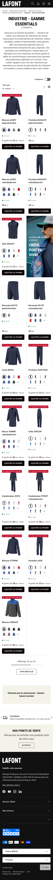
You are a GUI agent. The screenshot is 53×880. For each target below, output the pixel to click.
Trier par (6, 85)
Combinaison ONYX (11, 496)
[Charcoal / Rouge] (9, 629)
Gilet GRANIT (8, 244)
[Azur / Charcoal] (14, 634)
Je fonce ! (26, 745)
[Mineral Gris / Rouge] (9, 634)
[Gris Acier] (14, 130)
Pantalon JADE (35, 560)
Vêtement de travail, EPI (18, 11)
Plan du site (6, 872)
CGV (28, 872)
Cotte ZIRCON (35, 431)
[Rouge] (19, 189)
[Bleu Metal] (9, 194)
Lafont (10, 868)
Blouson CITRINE (10, 560)
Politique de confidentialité (11, 874)
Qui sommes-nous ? (11, 785)
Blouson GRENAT (10, 622)
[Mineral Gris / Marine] (4, 634)
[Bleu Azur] (4, 194)
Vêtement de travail (35, 11)
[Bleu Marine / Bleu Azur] (14, 629)
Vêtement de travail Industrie (12, 12)
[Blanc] (14, 189)
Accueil (5, 11)
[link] (38, 3)
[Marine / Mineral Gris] (19, 629)
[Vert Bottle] (19, 130)
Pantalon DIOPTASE (38, 370)
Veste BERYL (8, 370)
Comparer (39, 79)
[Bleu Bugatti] (9, 130)
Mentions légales (19, 872)
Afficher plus (26, 672)
